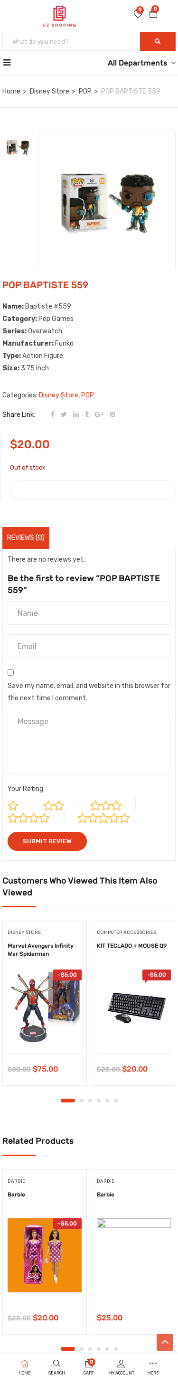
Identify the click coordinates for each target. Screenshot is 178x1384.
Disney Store (49, 91)
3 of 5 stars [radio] (113, 804)
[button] (153, 15)
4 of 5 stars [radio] (36, 816)
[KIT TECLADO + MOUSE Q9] (134, 1007)
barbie (16, 1181)
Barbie (16, 1194)
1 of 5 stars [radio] (19, 804)
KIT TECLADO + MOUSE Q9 (132, 945)
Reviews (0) (26, 538)
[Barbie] (45, 1255)
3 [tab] (90, 1100)
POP (85, 91)
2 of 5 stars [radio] (60, 804)
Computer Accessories (126, 932)
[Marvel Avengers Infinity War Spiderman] (45, 1007)
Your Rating (25, 789)
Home (11, 91)
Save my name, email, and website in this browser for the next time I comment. (89, 692)
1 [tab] (68, 1100)
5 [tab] (107, 1100)
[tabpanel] (44, 1006)
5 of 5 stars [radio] (111, 816)
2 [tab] (82, 1100)
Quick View (45, 1029)
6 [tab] (116, 1100)
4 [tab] (99, 1100)
